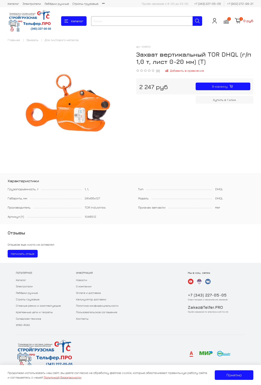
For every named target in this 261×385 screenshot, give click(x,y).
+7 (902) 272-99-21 (240, 3)
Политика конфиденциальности (97, 305)
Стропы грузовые (85, 3)
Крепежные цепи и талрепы (34, 312)
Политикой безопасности (62, 377)
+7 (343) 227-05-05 (207, 3)
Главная (14, 40)
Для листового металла (62, 40)
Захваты (32, 40)
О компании (84, 286)
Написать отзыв (22, 253)
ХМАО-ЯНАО (23, 325)
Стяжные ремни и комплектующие (38, 305)
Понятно (234, 375)
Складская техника (28, 318)
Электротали (32, 3)
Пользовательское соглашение (96, 312)
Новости (81, 280)
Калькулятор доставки (91, 299)
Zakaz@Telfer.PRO (205, 307)
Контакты (82, 318)
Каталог (13, 3)
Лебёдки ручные (57, 3)
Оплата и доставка (88, 292)
